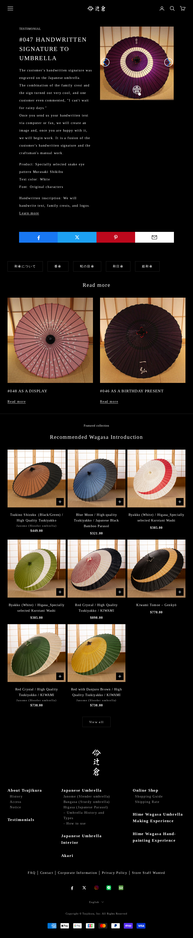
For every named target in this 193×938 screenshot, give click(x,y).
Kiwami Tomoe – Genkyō (156, 605)
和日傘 (118, 266)
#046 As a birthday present (132, 391)
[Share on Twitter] (77, 237)
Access (15, 802)
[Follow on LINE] (108, 887)
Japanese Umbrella (81, 790)
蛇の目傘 (87, 266)
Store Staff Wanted (148, 873)
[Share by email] (154, 237)
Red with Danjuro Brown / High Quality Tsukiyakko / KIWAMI (96, 692)
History (16, 796)
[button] (134, 94)
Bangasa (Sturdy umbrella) (87, 802)
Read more (17, 401)
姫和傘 (147, 266)
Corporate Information (77, 873)
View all (96, 722)
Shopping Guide (149, 796)
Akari (67, 855)
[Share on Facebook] (38, 237)
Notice (15, 807)
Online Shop (145, 790)
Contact (46, 873)
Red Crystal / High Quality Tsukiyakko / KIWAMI (96, 607)
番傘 (58, 266)
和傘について (25, 266)
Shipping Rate (147, 802)
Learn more (29, 213)
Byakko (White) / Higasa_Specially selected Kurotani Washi (156, 517)
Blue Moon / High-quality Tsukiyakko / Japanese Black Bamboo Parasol (96, 520)
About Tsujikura (25, 790)
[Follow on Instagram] (96, 887)
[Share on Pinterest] (116, 237)
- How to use (75, 823)
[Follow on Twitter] (84, 887)
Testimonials (21, 819)
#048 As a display (27, 391)
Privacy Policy (114, 873)
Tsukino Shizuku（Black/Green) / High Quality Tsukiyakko (36, 517)
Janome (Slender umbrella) (87, 796)
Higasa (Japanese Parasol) (86, 807)
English (94, 902)
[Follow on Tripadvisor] (121, 887)
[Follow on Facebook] (72, 887)
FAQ (31, 873)
